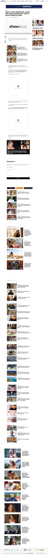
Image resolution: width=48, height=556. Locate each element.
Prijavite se (18, 178)
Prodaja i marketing (9, 553)
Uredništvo (5, 553)
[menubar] (47, 1)
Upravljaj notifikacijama (30, 553)
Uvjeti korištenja (13, 553)
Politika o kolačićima (24, 553)
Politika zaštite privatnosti (18, 553)
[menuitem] (47, 1)
